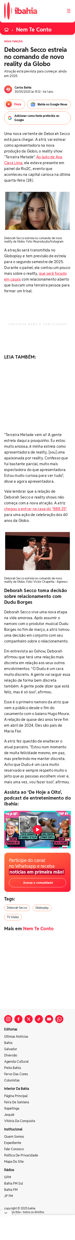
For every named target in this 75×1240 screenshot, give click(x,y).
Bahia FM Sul (13, 1183)
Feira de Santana (16, 1102)
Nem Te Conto (33, 29)
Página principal (16, 1096)
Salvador (10, 1049)
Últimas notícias (16, 1036)
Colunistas (12, 1080)
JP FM (8, 1196)
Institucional (13, 1129)
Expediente (12, 1143)
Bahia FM (11, 1190)
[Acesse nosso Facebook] (18, 1019)
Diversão (10, 1055)
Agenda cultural (16, 1061)
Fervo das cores (16, 1074)
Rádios (9, 1170)
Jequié (9, 1114)
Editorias (10, 1029)
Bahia (8, 1043)
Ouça (17, 104)
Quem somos (14, 1136)
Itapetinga (11, 1108)
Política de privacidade (21, 1155)
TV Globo (13, 917)
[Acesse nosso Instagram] (8, 1019)
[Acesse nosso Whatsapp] (59, 1019)
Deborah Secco (17, 908)
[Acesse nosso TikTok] (39, 1019)
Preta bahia (12, 1068)
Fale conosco (14, 1149)
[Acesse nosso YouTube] (49, 1019)
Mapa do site (14, 1161)
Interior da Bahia (16, 1088)
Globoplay (42, 908)
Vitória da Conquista (19, 1121)
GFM (7, 1177)
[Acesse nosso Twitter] (29, 1019)
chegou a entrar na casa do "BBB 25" (35, 508)
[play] (37, 829)
